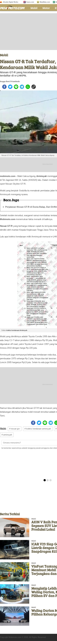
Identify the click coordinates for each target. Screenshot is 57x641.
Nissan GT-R (6, 226)
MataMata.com (45, 2)
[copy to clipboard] (34, 87)
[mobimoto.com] (13, 7)
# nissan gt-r (14, 429)
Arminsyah (41, 176)
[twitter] (10, 87)
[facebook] (4, 87)
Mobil (34, 8)
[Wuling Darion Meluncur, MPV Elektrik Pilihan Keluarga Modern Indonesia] (14, 616)
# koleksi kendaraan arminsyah (38, 429)
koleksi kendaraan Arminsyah (16, 330)
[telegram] (22, 87)
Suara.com (30, 2)
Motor (46, 8)
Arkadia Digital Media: (10, 2)
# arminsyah (7, 435)
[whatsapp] (28, 87)
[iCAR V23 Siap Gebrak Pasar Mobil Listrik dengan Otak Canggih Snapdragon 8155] (14, 549)
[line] (16, 87)
